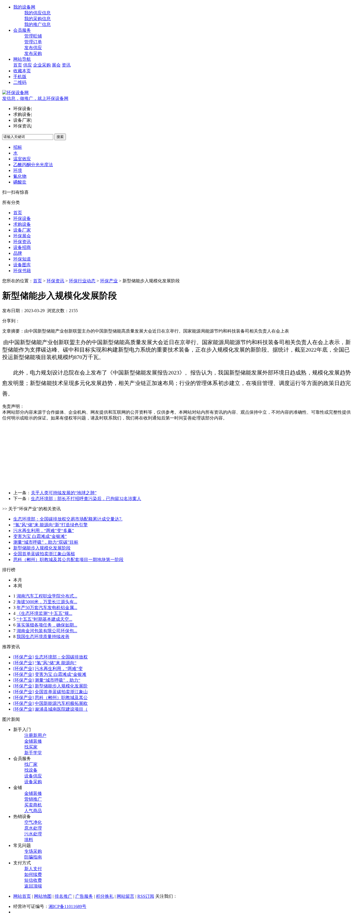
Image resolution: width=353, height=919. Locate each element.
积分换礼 (105, 896)
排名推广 (63, 896)
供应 (27, 65)
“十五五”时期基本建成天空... (44, 619)
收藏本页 (22, 70)
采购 (46, 65)
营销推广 (33, 799)
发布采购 (33, 53)
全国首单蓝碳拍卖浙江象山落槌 (44, 553)
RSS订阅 (145, 896)
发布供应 (33, 47)
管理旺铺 (33, 36)
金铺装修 (33, 741)
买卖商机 (33, 805)
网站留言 (125, 896)
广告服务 (84, 896)
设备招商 (22, 247)
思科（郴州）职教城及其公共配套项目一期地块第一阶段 (68, 559)
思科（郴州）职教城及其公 (61, 697)
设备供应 (33, 776)
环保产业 (109, 280)
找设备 (31, 770)
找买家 (31, 747)
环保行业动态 (82, 280)
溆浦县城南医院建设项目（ (61, 709)
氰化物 (19, 176)
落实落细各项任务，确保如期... (47, 625)
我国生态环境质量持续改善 (43, 636)
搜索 (60, 137)
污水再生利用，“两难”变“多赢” (43, 530)
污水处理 (33, 834)
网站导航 (22, 59)
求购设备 (22, 224)
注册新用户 (35, 735)
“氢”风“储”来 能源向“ (55, 662)
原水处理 (33, 828)
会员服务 (22, 30)
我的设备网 (24, 7)
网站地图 (43, 896)
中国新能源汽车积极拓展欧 (61, 703)
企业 (37, 65)
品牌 (17, 253)
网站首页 (22, 896)
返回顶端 (33, 886)
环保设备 (22, 218)
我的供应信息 (37, 12)
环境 (17, 170)
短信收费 (33, 880)
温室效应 (22, 158)
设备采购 (33, 781)
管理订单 (33, 41)
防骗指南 (33, 857)
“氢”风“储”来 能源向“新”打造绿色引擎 (50, 524)
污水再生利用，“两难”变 (59, 668)
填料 (28, 839)
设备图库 (22, 264)
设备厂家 (22, 230)
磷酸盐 (19, 182)
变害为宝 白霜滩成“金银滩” (40, 536)
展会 (56, 65)
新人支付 (33, 868)
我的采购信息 (37, 18)
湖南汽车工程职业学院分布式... (47, 596)
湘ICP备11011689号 (67, 906)
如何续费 (33, 874)
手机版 (19, 76)
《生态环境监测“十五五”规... (44, 613)
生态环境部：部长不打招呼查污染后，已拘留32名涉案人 (86, 498)
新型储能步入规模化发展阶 (61, 686)
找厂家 (31, 764)
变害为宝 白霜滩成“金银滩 (60, 674)
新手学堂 (33, 752)
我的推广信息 (37, 24)
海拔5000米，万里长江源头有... (47, 601)
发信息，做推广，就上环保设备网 (35, 98)
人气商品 (33, 810)
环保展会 (22, 235)
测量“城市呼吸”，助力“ (57, 680)
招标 (17, 147)
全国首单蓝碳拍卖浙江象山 (61, 691)
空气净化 (33, 822)
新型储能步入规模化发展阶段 (42, 548)
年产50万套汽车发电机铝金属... (47, 607)
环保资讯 (22, 241)
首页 (17, 65)
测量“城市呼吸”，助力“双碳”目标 (45, 542)
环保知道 (22, 259)
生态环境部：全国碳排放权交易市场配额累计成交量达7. (67, 519)
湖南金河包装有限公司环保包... (47, 630)
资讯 (66, 65)
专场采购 (33, 851)
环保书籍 (22, 270)
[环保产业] (23, 657)
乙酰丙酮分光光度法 (33, 164)
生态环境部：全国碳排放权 (61, 657)
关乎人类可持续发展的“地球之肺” (64, 492)
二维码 (19, 82)
